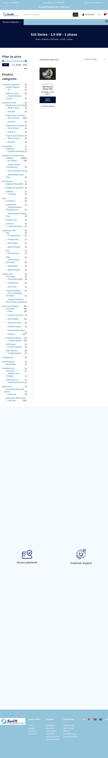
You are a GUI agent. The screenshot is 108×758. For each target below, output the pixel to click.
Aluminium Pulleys (9, 103)
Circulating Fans (14, 235)
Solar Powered (13, 253)
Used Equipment (8, 362)
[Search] (75, 14)
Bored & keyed (13, 128)
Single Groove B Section (15, 136)
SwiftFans (9, 158)
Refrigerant (10, 149)
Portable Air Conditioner (15, 188)
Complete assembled (16, 151)
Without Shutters (14, 247)
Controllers (12, 194)
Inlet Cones (12, 287)
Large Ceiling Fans (15, 226)
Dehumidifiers (7, 146)
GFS (7, 251)
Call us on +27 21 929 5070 (10, 2)
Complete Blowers (15, 340)
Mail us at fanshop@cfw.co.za (94, 2)
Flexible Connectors (15, 315)
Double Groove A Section (15, 105)
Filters (10, 311)
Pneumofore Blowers (14, 338)
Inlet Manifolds (13, 319)
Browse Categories (11, 22)
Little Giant (12, 394)
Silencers (11, 334)
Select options (47, 100)
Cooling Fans (11, 205)
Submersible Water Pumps (16, 398)
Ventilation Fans (8, 368)
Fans (4, 198)
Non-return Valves (14, 323)
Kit (9, 90)
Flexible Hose (13, 283)
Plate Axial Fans (12, 380)
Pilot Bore (11, 112)
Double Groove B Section (15, 115)
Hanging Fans (13, 239)
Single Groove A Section (15, 125)
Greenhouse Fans (9, 230)
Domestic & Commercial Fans (13, 156)
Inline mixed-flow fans (16, 171)
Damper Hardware (13, 87)
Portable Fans (7, 274)
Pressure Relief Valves (16, 330)
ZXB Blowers (11, 344)
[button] (106, 21)
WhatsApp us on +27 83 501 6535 (54, 2)
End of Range (7, 181)
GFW (8, 257)
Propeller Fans (11, 220)
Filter (5, 64)
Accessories (12, 161)
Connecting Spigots (15, 279)
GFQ (7, 233)
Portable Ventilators (13, 290)
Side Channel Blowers (10, 306)
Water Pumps (7, 387)
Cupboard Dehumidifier (14, 184)
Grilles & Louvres (12, 93)
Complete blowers (15, 353)
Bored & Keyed (13, 108)
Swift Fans (10, 224)
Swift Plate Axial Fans (16, 382)
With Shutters (13, 243)
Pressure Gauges (14, 326)
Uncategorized (7, 357)
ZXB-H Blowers (12, 351)
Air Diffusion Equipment (11, 84)
